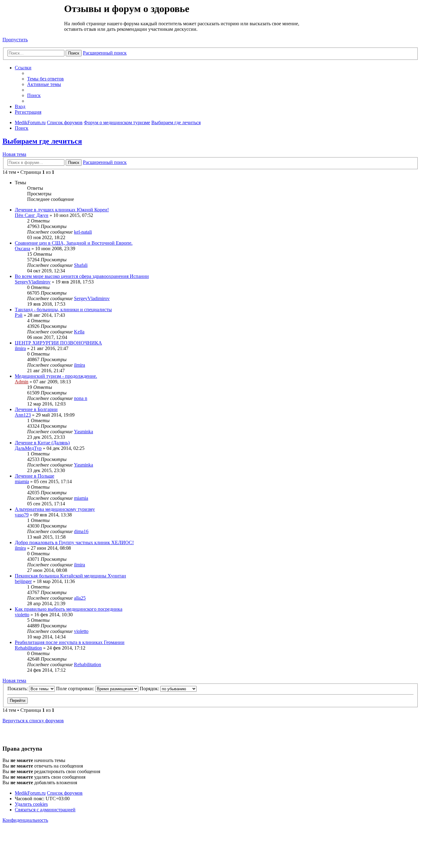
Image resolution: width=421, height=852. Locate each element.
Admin (21, 381)
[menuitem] (45, 78)
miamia (22, 481)
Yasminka (83, 431)
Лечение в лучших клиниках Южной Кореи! (62, 209)
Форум (33, 17)
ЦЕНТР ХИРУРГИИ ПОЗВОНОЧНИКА (58, 342)
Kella (79, 331)
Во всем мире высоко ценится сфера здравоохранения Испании (82, 276)
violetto (22, 614)
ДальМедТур (28, 448)
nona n (80, 398)
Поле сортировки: (75, 688)
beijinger (23, 581)
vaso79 (22, 514)
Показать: (18, 688)
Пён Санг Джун (31, 215)
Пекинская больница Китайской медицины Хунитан (70, 575)
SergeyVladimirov (33, 281)
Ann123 (23, 415)
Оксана (22, 248)
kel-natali (83, 231)
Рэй (18, 315)
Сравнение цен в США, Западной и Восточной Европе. (74, 243)
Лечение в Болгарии (36, 409)
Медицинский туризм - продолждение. (56, 376)
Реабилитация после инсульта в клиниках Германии (70, 642)
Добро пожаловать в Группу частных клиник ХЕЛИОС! (74, 542)
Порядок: (150, 688)
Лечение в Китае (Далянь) (42, 442)
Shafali (81, 265)
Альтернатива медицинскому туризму (55, 509)
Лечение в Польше (34, 476)
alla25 (80, 598)
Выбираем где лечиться (42, 141)
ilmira (20, 348)
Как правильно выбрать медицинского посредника (68, 609)
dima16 (81, 531)
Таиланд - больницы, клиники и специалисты (63, 309)
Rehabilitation (28, 647)
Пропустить (15, 39)
